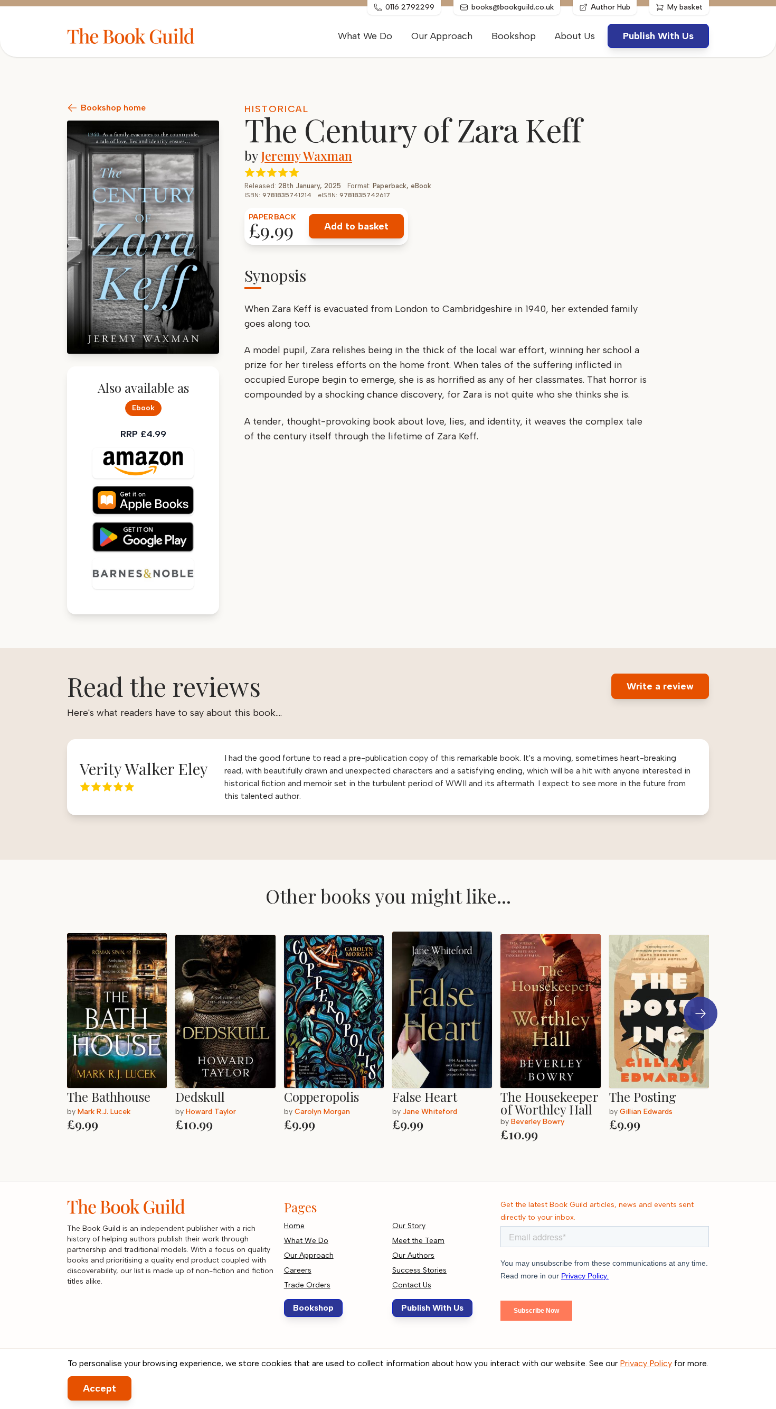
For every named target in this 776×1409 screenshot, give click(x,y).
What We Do (365, 36)
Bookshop (513, 36)
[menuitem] (574, 36)
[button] (700, 1013)
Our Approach (441, 36)
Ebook (143, 407)
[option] (121, 1037)
